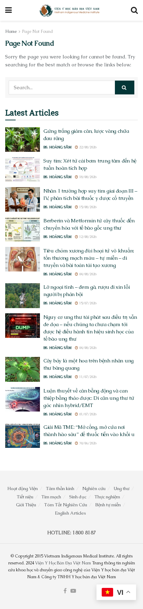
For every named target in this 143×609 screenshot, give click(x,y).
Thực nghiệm (107, 497)
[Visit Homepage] (70, 10)
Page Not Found (37, 31)
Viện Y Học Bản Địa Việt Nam (63, 563)
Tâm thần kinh (60, 488)
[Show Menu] (8, 10)
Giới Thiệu (26, 505)
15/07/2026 (87, 303)
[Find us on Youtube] (73, 591)
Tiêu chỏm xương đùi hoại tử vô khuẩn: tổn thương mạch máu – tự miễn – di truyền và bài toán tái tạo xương (88, 257)
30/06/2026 (87, 443)
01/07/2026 (87, 414)
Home (11, 31)
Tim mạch (51, 497)
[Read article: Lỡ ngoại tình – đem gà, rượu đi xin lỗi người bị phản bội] (22, 295)
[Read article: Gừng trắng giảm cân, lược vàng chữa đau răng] (22, 139)
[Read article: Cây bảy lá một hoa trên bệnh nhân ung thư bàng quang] (22, 369)
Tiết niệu (25, 497)
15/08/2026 (87, 207)
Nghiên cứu (94, 488)
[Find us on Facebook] (65, 591)
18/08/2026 (87, 177)
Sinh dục (77, 497)
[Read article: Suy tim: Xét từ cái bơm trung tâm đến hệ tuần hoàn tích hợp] (22, 169)
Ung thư (121, 488)
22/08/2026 (87, 147)
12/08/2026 (87, 236)
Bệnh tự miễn (108, 505)
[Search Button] (134, 10)
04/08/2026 (87, 274)
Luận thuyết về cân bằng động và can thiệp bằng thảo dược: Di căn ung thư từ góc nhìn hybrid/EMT (88, 397)
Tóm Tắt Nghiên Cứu (65, 505)
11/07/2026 (87, 377)
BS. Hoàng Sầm (57, 147)
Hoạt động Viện (22, 488)
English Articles (70, 513)
